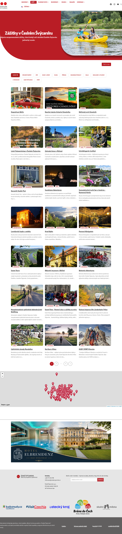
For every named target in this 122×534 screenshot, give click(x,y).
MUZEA (56, 75)
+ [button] (2, 373)
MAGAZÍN (72, 2)
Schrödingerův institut (87, 151)
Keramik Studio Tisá (18, 191)
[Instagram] (114, 4)
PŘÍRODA (64, 75)
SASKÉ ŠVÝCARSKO (28, 80)
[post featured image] (27, 98)
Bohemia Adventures (86, 271)
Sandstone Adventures (53, 190)
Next (70, 364)
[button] (121, 4)
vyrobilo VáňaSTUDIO (113, 526)
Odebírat (100, 479)
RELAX (87, 75)
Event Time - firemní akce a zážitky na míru (61, 310)
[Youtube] (118, 4)
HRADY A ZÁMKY (46, 75)
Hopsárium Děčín (17, 112)
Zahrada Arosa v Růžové (53, 151)
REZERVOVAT (54, 2)
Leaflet (108, 406)
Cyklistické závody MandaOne (22, 349)
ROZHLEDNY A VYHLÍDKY (99, 75)
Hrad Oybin (49, 231)
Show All (15, 75)
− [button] (2, 376)
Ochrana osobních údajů (80, 526)
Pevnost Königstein (86, 231)
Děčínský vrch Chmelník (87, 112)
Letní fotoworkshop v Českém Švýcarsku (25, 151)
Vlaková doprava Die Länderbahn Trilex (93, 310)
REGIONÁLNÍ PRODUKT (76, 75)
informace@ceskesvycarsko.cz (52, 480)
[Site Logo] (3, 5)
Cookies (64, 526)
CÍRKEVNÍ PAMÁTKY (26, 75)
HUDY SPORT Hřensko (86, 349)
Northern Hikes (50, 349)
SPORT (38, 80)
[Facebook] (111, 4)
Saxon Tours (15, 271)
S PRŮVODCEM (16, 80)
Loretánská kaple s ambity (21, 231)
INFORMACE (80, 2)
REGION (64, 2)
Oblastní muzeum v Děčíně (55, 271)
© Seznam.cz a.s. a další (116, 406)
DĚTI (37, 75)
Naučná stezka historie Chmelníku (57, 112)
